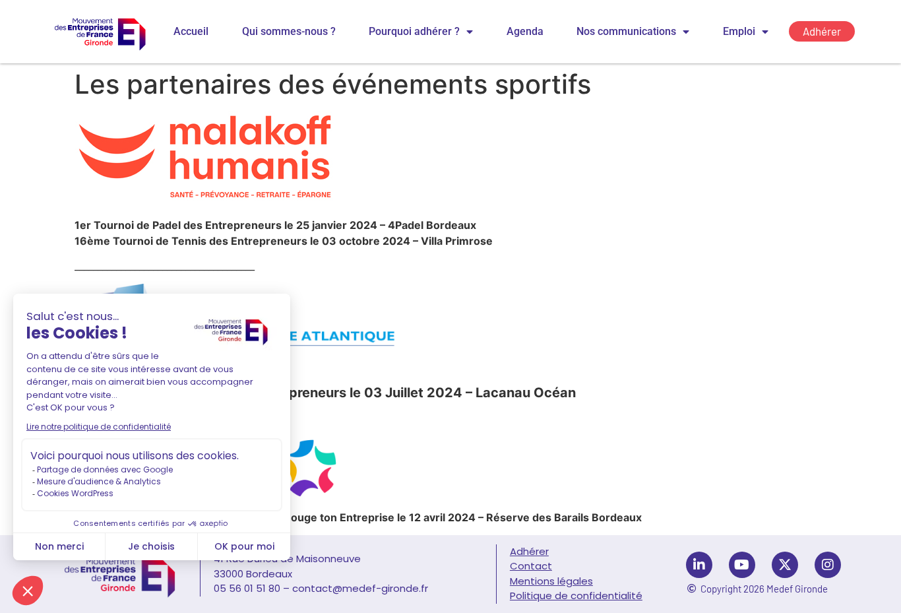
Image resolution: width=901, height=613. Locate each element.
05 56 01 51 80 (247, 588)
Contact (531, 566)
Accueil (190, 31)
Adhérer (529, 551)
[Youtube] (742, 565)
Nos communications (626, 31)
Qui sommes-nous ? (289, 31)
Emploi (739, 31)
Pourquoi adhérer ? (414, 31)
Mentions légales (551, 581)
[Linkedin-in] (699, 565)
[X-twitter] (785, 565)
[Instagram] (828, 565)
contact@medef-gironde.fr (360, 588)
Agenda (525, 31)
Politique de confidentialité (576, 595)
